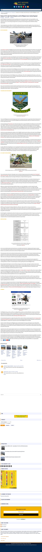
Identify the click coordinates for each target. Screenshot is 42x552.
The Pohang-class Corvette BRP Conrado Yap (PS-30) (14, 451)
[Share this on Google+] (6, 340)
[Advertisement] (21, 404)
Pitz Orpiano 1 (4, 524)
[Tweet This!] (5, 340)
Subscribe (21, 514)
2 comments (12, 17)
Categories (7, 425)
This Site (29, 543)
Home (2, 12)
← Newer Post (3, 360)
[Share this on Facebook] (3, 340)
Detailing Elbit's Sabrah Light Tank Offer (3, 352)
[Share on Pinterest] (7, 340)
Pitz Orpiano (4, 526)
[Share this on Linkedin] (9, 340)
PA (4, 12)
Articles (12, 425)
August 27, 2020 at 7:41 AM (13, 371)
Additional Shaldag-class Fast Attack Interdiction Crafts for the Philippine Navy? (14, 354)
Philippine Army (8, 12)
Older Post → (39, 360)
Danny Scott (6, 371)
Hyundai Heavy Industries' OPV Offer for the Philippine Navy (19, 353)
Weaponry (13, 12)
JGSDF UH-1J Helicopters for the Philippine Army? (25, 353)
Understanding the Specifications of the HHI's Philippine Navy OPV (9, 353)
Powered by (18, 519)
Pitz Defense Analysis (21, 543)
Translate (8, 423)
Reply (5, 368)
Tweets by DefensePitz (5, 496)
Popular (2, 425)
